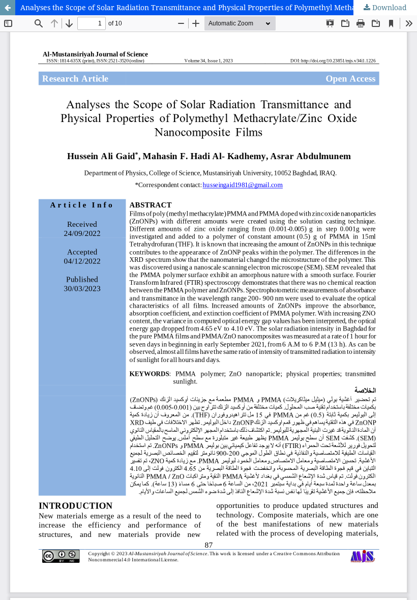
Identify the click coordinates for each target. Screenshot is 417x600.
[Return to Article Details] (7, 7)
